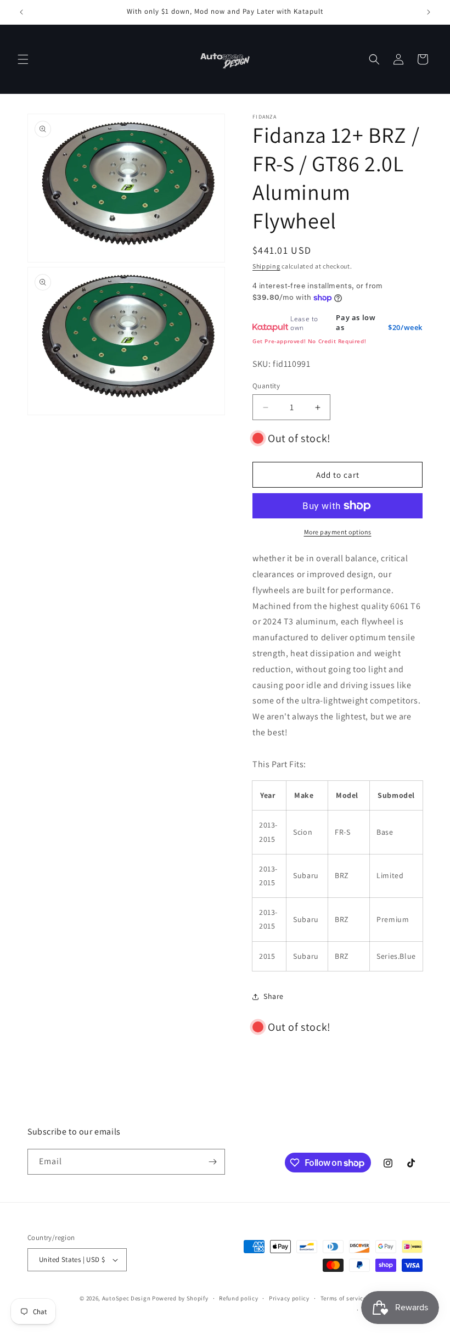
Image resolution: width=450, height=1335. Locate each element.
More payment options (338, 532)
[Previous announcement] (21, 12)
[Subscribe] (212, 1162)
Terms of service (343, 1298)
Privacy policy (289, 1298)
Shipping (266, 266)
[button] (23, 59)
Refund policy (238, 1298)
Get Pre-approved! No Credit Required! (309, 341)
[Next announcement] (429, 12)
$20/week (405, 327)
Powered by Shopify (180, 1298)
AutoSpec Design (126, 1298)
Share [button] (273, 996)
